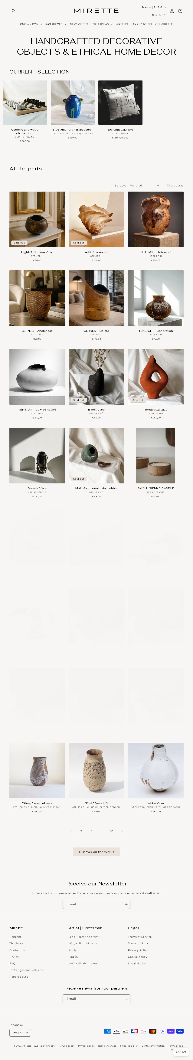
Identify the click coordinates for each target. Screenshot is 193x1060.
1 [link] (71, 831)
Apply (73, 950)
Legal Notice (137, 963)
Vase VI (156, 649)
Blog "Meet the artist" (84, 937)
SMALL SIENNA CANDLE (156, 488)
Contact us (17, 950)
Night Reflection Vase (37, 252)
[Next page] (122, 831)
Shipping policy (129, 1046)
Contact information (153, 1046)
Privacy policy (86, 1046)
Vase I (37, 728)
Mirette (27, 1046)
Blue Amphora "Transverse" (73, 129)
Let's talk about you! (83, 963)
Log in (73, 957)
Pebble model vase (156, 571)
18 (111, 831)
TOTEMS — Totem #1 (155, 252)
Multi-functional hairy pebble (96, 488)
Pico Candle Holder (37, 571)
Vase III (155, 728)
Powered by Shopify (43, 1046)
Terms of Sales (138, 943)
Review (14, 957)
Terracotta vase (155, 409)
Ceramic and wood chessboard (25, 131)
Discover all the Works (96, 852)
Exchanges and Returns (26, 970)
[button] (13, 11)
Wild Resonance (96, 252)
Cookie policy (137, 957)
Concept (15, 937)
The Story (16, 943)
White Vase (156, 803)
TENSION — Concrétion (156, 330)
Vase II (96, 728)
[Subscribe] (126, 904)
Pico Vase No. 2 (96, 571)
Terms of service (107, 1046)
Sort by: (120, 185)
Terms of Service (140, 937)
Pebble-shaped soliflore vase (37, 649)
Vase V (96, 649)
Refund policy (66, 1046)
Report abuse (18, 976)
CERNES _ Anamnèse (37, 330)
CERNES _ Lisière (96, 330)
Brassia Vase (37, 488)
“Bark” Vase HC (96, 803)
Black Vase (96, 409)
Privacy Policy (138, 950)
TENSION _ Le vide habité (37, 409)
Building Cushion (120, 129)
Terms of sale (176, 1046)
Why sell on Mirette (83, 943)
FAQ (12, 963)
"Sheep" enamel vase (37, 803)
